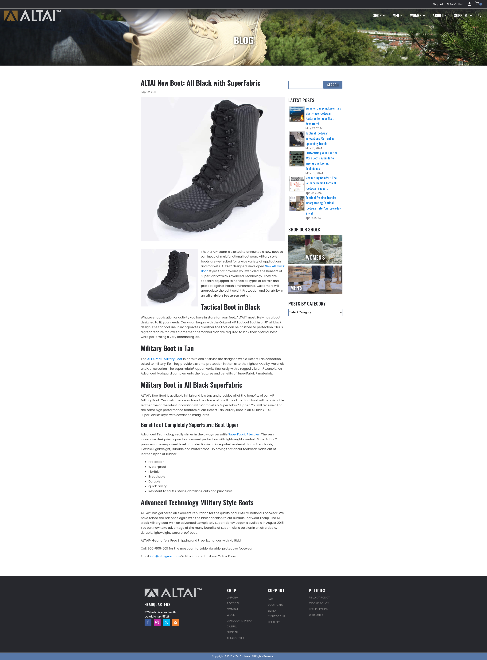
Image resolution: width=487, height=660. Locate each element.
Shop (377, 15)
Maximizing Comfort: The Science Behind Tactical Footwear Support (321, 182)
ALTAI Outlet (455, 4)
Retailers (274, 622)
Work (231, 615)
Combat (232, 609)
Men (396, 15)
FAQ (270, 599)
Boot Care (275, 605)
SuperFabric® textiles (244, 434)
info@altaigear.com (165, 556)
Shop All (438, 4)
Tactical (233, 603)
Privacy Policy (319, 597)
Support (461, 15)
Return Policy (319, 609)
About (438, 15)
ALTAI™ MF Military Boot (164, 359)
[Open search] (479, 15)
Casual (232, 626)
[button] (478, 4)
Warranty (316, 615)
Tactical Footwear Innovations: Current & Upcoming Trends (320, 138)
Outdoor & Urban (239, 620)
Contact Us (276, 616)
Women (416, 15)
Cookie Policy (319, 603)
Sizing (272, 611)
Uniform (232, 597)
